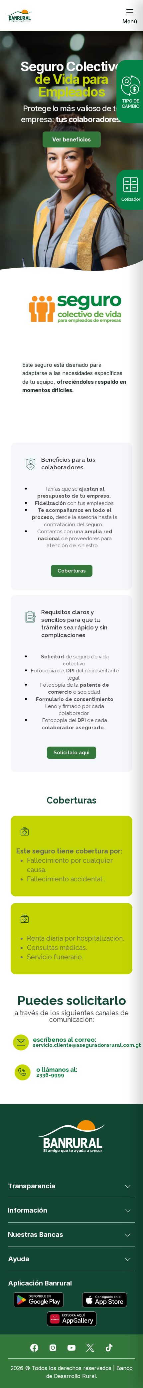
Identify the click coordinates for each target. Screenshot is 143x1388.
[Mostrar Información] (127, 1210)
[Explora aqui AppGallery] (71, 1318)
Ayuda (18, 1259)
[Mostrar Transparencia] (127, 1186)
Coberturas (72, 571)
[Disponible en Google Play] (38, 1299)
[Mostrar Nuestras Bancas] (127, 1234)
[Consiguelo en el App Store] (104, 1299)
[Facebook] (34, 1347)
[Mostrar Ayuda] (127, 1259)
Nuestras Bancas (35, 1235)
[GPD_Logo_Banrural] (19, 16)
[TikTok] (109, 1347)
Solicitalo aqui (71, 753)
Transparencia (31, 1186)
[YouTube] (71, 1347)
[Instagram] (53, 1347)
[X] (90, 1347)
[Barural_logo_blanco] (71, 1136)
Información (27, 1210)
